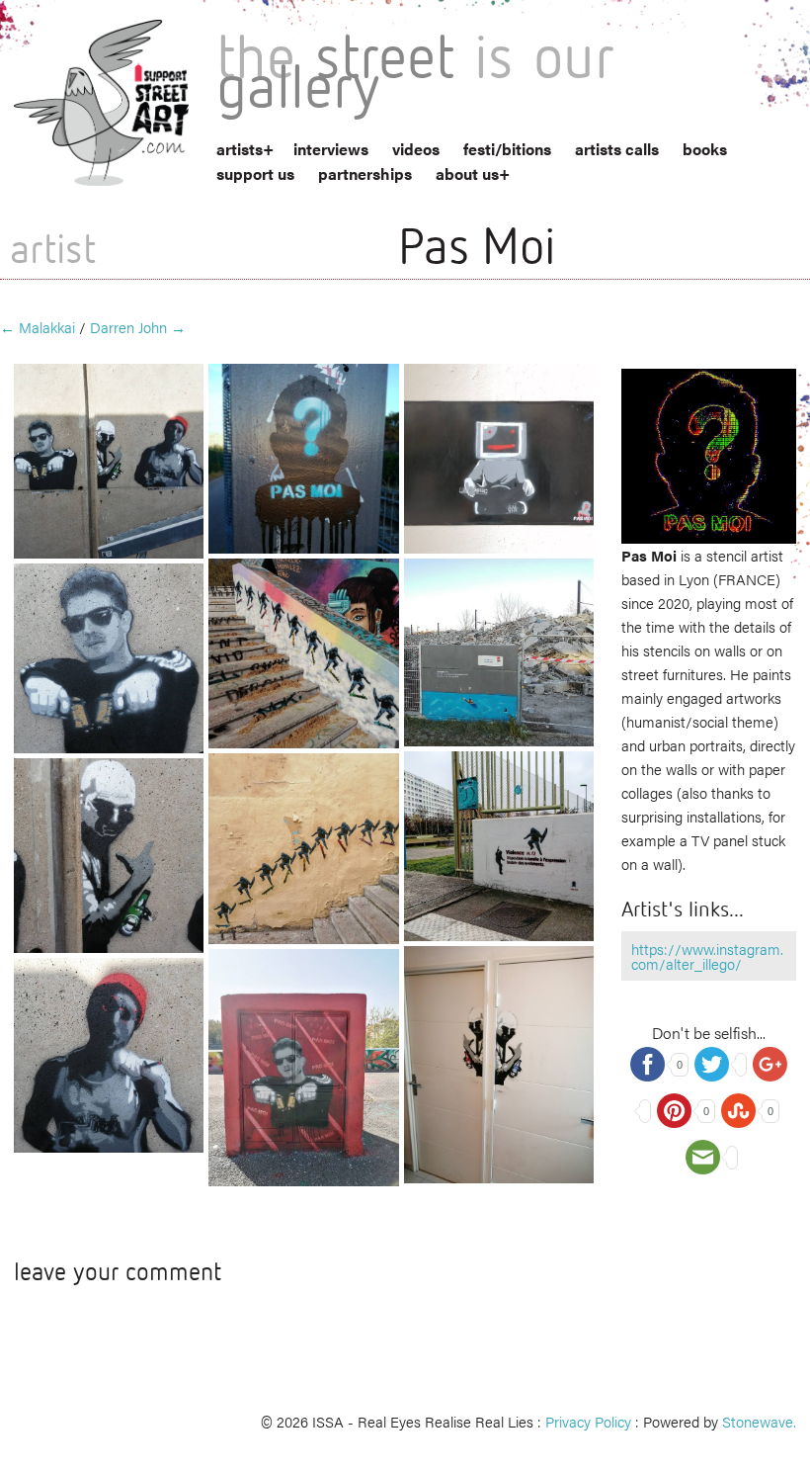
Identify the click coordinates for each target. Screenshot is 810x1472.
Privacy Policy (588, 1421)
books (705, 148)
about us (467, 173)
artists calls (617, 148)
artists (239, 148)
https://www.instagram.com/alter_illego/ (707, 956)
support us (255, 173)
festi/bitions (507, 148)
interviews (330, 148)
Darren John (138, 326)
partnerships (365, 173)
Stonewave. (759, 1421)
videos (416, 148)
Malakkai (37, 326)
